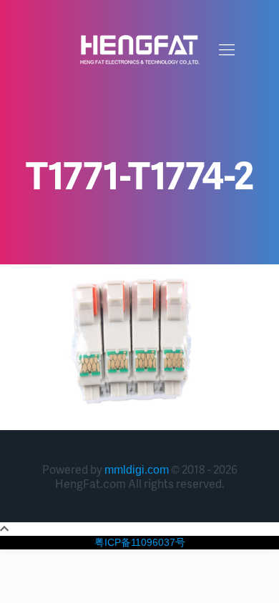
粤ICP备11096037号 (139, 542)
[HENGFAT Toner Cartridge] (139, 50)
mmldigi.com (136, 470)
